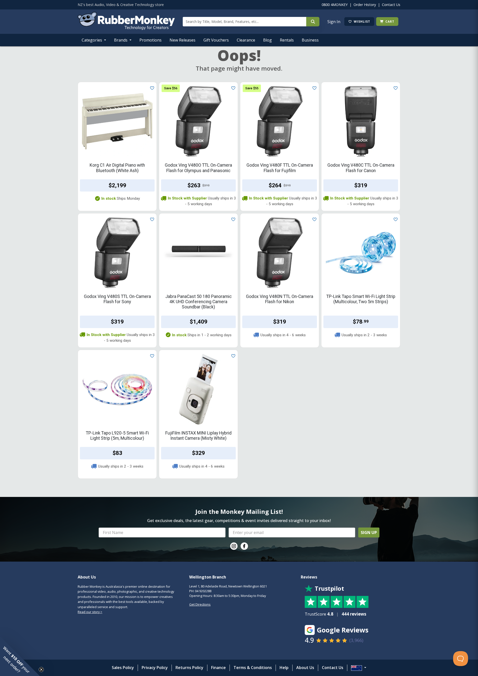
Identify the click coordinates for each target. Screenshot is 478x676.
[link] (234, 546)
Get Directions (200, 604)
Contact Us (391, 4)
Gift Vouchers (216, 40)
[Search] (312, 21)
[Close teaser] (41, 669)
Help (284, 667)
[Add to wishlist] (151, 88)
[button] (20, 656)
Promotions (150, 40)
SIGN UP (369, 532)
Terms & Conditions (253, 667)
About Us (305, 667)
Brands (121, 40)
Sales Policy (123, 667)
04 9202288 (203, 591)
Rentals (287, 40)
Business (310, 40)
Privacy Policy (155, 667)
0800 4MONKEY (335, 4)
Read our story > (90, 612)
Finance (218, 667)
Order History (365, 4)
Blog (267, 40)
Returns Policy (189, 667)
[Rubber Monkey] (126, 28)
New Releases (182, 40)
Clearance (246, 40)
